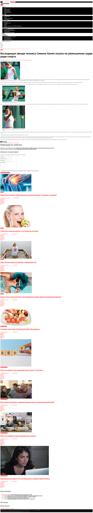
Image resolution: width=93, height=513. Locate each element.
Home (1, 42)
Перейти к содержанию (4, 0)
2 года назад (14, 197)
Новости (4, 6)
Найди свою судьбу (4, 367)
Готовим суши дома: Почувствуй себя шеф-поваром (20, 329)
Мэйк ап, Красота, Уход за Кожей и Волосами (13, 26)
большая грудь (25, 84)
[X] (1, 141)
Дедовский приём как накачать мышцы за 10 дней (21, 494)
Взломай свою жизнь (6, 40)
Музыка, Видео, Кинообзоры (9, 30)
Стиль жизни (5, 20)
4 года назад (12, 233)
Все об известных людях (9, 29)
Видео (3, 33)
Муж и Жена (6, 19)
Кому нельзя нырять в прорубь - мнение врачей (18, 262)
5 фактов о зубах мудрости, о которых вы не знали (19, 231)
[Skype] (5, 141)
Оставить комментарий (28, 60)
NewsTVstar (33, 509)
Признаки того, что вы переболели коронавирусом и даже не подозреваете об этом (25, 495)
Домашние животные (8, 18)
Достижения (5, 35)
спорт (15, 142)
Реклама (7, 508)
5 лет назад (13, 265)
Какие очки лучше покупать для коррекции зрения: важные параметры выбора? (30, 297)
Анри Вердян (5, 494)
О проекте (2, 508)
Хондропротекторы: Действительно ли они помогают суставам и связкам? (28, 195)
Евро (5, 7)
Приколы (4, 34)
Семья (3, 15)
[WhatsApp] (3, 141)
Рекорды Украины (7, 39)
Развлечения (5, 28)
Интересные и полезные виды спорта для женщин (18, 497)
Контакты (12, 508)
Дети (5, 17)
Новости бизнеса (7, 9)
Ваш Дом (6, 21)
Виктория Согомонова (5, 60)
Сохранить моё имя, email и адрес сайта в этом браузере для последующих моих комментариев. (20, 170)
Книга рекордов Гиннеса (8, 38)
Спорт (5, 13)
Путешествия (7, 31)
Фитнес (5, 27)
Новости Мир (6, 10)
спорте (6, 80)
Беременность (7, 16)
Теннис (17, 142)
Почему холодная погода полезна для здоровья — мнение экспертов (21, 496)
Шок (5, 14)
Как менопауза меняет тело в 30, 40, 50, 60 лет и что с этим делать (21, 498)
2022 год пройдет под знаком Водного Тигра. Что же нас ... (22, 370)
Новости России (7, 11)
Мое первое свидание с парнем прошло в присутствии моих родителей (27, 402)
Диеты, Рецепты (7, 22)
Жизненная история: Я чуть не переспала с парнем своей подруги (25, 479)
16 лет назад (15, 60)
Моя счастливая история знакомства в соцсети (18, 436)
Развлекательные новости (9, 32)
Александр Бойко (4, 233)
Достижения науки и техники (10, 36)
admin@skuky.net (27, 511)
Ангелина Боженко (5, 265)
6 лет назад (12, 405)
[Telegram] (6, 141)
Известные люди (7, 37)
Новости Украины (7, 12)
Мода (5, 24)
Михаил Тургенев (4, 299)
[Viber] (2, 141)
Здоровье (6, 23)
